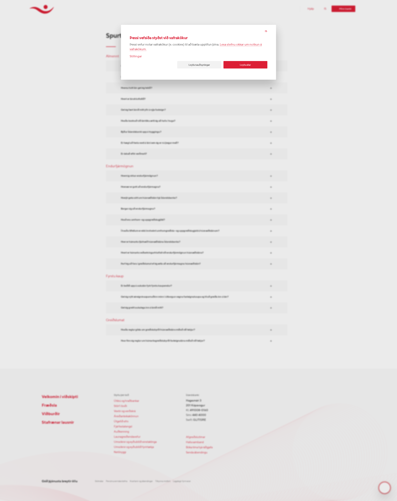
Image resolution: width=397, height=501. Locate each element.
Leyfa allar (245, 64)
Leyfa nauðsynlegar (199, 64)
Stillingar (136, 56)
